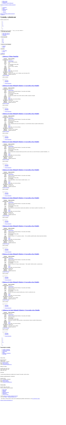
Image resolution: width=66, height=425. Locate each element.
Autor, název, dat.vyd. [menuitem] (6, 33)
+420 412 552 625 (5, 380)
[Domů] (8, 4)
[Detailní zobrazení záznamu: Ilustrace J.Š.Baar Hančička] (5, 75)
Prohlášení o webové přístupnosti (7, 3)
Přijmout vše (2, 400)
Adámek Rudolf (11, 90)
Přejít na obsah (4, 1)
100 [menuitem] (3, 42)
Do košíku (2, 48)
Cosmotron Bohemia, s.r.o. (12, 396)
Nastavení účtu (4, 9)
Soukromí (4, 391)
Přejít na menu (4, 2)
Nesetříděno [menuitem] (4, 35)
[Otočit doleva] (2, 220)
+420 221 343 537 (5, 362)
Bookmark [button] (6, 81)
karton (9, 69)
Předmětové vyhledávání (6, 353)
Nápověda (4, 10)
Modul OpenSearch (5, 392)
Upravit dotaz (4, 351)
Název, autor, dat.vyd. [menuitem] (6, 34)
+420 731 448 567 (6, 381)
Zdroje (3, 352)
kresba (9, 70)
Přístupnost (4, 390)
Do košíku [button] (6, 80)
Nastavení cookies (5, 394)
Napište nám (4, 393)
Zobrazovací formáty (6, 44)
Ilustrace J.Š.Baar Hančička (10, 56)
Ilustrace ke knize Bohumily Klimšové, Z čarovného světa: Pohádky (20, 85)
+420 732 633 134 (6, 363)
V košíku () (2, 14)
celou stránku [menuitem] (4, 50)
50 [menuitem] (2, 41)
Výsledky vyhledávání (6, 349)
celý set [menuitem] (3, 51)
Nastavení (6, 400)
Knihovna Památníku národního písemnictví (7, 13)
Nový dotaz (4, 354)
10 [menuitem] (2, 38)
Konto (3, 8)
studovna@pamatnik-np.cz (7, 364)
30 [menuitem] (2, 40)
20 (2, 342)
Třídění (5, 31)
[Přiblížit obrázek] (2, 191)
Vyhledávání (4, 7)
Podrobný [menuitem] (4, 46)
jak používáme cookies (36, 398)
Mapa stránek (4, 389)
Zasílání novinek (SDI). (6, 350)
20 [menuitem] (2, 39)
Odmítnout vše (10, 400)
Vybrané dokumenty (8, 83)
